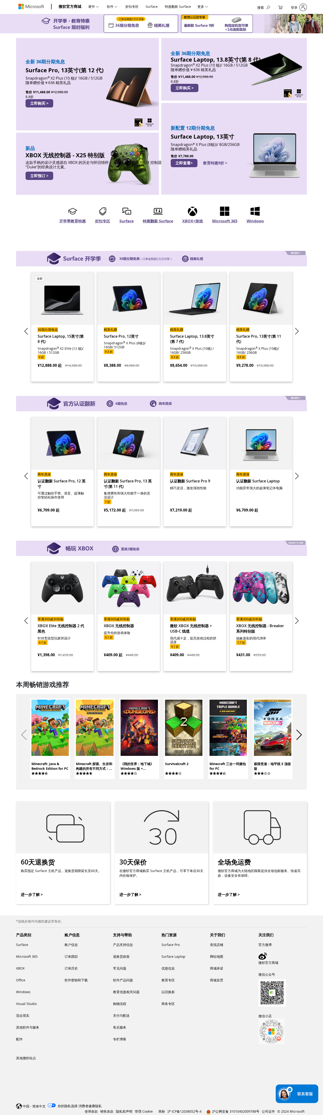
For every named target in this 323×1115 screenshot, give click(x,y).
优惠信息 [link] (168, 968)
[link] (50, 738)
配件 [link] (19, 1039)
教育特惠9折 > (215, 163)
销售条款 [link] (106, 1111)
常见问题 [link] (119, 968)
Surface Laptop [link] (173, 956)
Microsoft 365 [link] (27, 956)
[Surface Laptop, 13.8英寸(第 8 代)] (234, 69)
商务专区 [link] (168, 1003)
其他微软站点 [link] (26, 1058)
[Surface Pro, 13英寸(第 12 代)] (87, 84)
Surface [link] (22, 944)
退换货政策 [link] (121, 956)
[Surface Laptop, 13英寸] (234, 149)
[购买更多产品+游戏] (161, 546)
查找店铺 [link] (216, 944)
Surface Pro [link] (171, 944)
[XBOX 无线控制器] (128, 616)
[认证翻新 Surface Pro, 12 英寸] (62, 471)
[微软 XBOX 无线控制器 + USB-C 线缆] (195, 616)
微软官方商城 (70, 6)
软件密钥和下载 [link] (76, 980)
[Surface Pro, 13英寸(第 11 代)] (261, 326)
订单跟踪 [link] (71, 956)
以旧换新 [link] (168, 992)
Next (296, 331)
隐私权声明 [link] (124, 1111)
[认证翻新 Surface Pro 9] (195, 471)
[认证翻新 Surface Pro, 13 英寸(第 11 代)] (128, 471)
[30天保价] (161, 852)
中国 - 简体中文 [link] (34, 1106)
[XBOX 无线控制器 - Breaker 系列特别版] (261, 616)
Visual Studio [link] (26, 1003)
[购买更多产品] (161, 256)
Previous (27, 331)
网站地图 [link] (216, 956)
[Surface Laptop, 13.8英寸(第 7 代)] (195, 326)
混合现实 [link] (22, 1015)
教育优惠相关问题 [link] (126, 992)
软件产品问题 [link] (123, 980)
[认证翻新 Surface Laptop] (261, 471)
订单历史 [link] (71, 968)
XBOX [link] (20, 968)
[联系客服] (296, 1094)
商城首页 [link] (216, 980)
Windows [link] (23, 992)
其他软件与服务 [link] (27, 1027)
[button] (299, 735)
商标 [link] (161, 1111)
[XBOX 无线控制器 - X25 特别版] (87, 164)
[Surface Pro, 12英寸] (128, 326)
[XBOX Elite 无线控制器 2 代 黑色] (62, 616)
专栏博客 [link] (119, 1039)
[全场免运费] (260, 852)
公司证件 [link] (268, 1111)
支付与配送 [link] (121, 1015)
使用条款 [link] (91, 1111)
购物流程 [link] (119, 1003)
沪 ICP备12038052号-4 (184, 1111)
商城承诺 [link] (216, 968)
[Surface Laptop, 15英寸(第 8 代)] (62, 326)
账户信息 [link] (71, 944)
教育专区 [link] (168, 980)
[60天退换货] (63, 852)
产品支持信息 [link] (123, 944)
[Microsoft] (31, 6)
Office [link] (20, 980)
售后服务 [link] (119, 1027)
